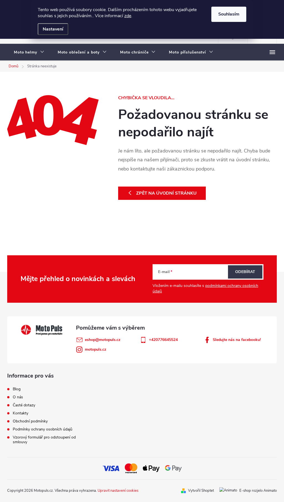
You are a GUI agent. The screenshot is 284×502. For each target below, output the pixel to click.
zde (127, 16)
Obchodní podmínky (30, 421)
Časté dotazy (24, 405)
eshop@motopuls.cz (102, 339)
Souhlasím (228, 14)
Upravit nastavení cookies (118, 490)
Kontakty (20, 413)
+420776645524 (163, 339)
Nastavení (53, 29)
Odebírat (245, 271)
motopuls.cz (95, 349)
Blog (17, 389)
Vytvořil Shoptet (201, 490)
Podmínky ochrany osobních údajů (42, 429)
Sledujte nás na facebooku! (237, 339)
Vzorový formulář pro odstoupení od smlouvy (44, 440)
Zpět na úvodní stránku (166, 193)
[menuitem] (29, 52)
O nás (18, 397)
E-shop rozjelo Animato (258, 490)
